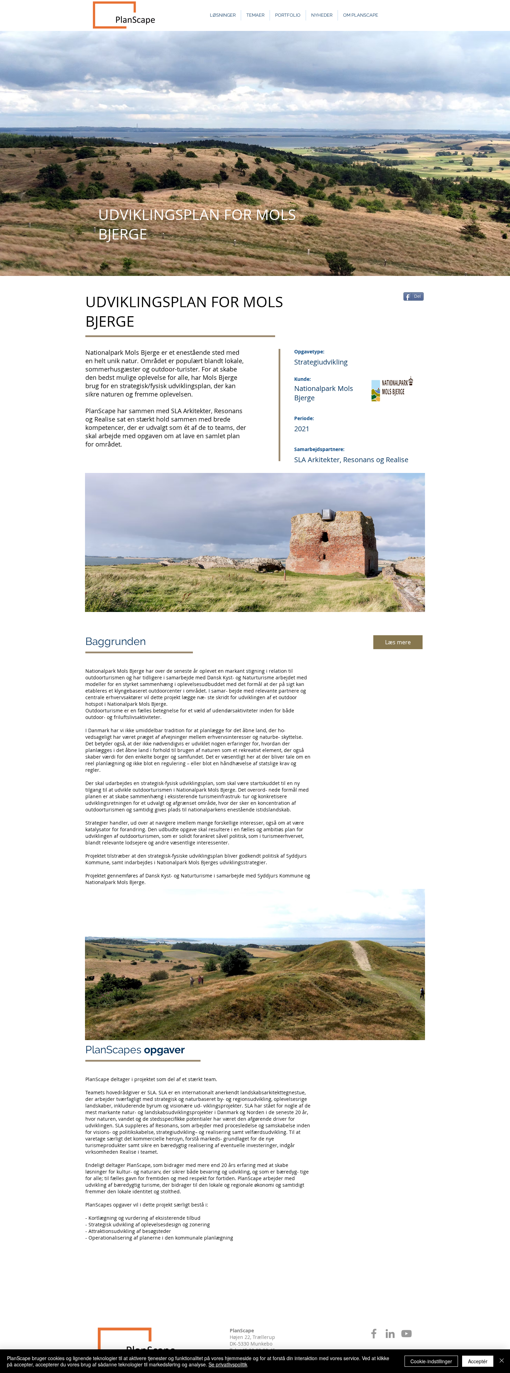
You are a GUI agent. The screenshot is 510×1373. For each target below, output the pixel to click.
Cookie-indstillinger (431, 1361)
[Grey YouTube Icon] (406, 1333)
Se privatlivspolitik (228, 1364)
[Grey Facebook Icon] (373, 1333)
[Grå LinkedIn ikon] (390, 1333)
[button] (255, 964)
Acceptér (477, 1361)
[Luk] (502, 1361)
